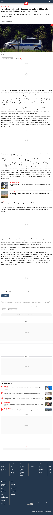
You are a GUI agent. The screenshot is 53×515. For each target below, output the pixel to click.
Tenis (12, 470)
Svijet (2, 467)
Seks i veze (22, 470)
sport (12, 463)
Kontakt (12, 493)
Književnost (41, 469)
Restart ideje (32, 467)
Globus (2, 488)
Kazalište (40, 472)
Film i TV (40, 467)
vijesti (2, 463)
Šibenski (2, 502)
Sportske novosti (4, 487)
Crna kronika (3, 469)
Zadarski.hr (3, 500)
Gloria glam (3, 496)
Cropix (2, 503)
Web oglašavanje (13, 490)
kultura (41, 463)
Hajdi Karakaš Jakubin (7, 19)
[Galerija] (26, 38)
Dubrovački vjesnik (4, 497)
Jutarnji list (3, 484)
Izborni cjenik (13, 488)
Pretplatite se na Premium (44, 503)
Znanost (21, 467)
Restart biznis (32, 466)
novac (31, 463)
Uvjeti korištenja (13, 485)
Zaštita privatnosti (14, 487)
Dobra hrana (3, 493)
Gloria (2, 494)
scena (50, 463)
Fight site (12, 472)
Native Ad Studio (4, 504)
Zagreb (2, 470)
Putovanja (22, 472)
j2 (20, 463)
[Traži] (51, 2)
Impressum (13, 484)
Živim (2, 499)
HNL (11, 466)
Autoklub (2, 490)
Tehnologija (22, 466)
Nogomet (12, 467)
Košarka (12, 469)
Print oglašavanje (13, 491)
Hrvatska (2, 466)
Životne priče (22, 473)
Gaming (21, 475)
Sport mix (12, 473)
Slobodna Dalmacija (4, 485)
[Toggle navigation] (1, 1)
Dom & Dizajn (3, 491)
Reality (50, 472)
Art (39, 466)
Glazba (40, 470)
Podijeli (17, 58)
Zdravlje (21, 469)
